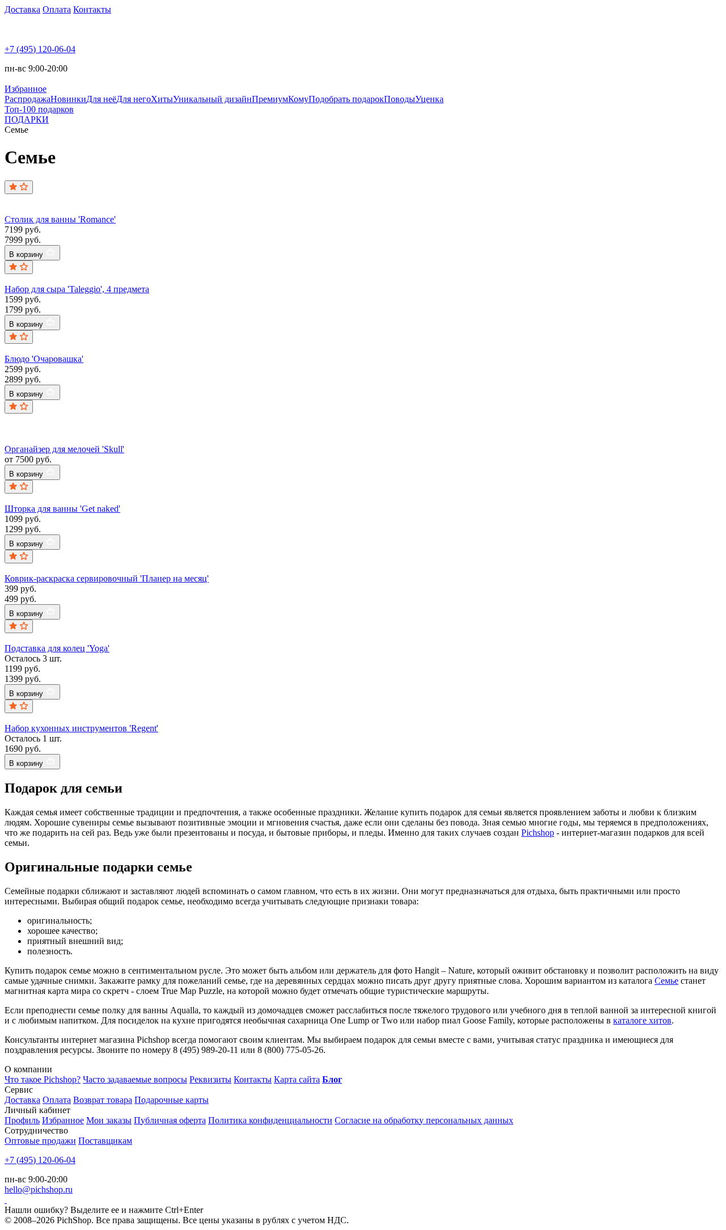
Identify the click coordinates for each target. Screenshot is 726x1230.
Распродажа (27, 99)
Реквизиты (210, 1079)
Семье (666, 980)
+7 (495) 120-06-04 (40, 49)
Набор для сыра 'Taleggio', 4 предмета (77, 289)
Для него (133, 99)
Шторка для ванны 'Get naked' (62, 508)
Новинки (68, 99)
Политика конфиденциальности (270, 1120)
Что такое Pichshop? (43, 1079)
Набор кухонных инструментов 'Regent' (81, 728)
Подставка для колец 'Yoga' (57, 648)
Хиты (162, 99)
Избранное (63, 1120)
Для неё (101, 99)
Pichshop (537, 832)
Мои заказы (109, 1120)
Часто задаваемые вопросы (135, 1079)
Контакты (92, 9)
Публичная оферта (170, 1120)
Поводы (399, 99)
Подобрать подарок (346, 99)
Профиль (22, 1120)
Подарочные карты (171, 1100)
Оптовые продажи (40, 1140)
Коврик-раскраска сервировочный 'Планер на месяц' (107, 578)
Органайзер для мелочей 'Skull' (64, 449)
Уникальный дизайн (212, 99)
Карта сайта (297, 1079)
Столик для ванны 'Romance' (60, 219)
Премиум (270, 99)
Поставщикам (105, 1140)
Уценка (429, 99)
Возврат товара (102, 1100)
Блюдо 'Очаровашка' (44, 359)
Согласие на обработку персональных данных (424, 1120)
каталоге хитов (642, 1020)
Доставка (22, 9)
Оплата (57, 9)
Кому (298, 99)
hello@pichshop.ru (39, 1189)
